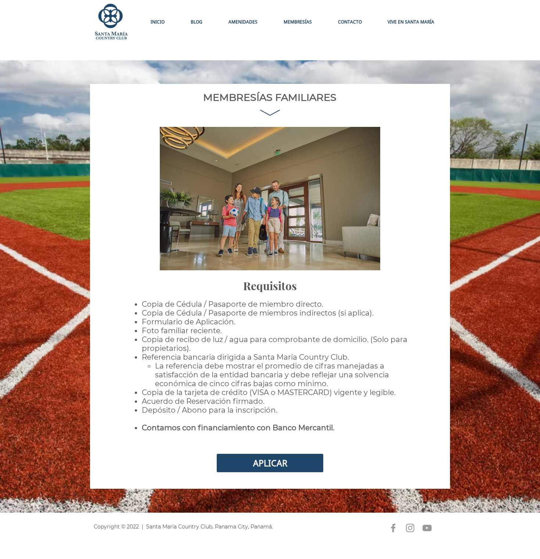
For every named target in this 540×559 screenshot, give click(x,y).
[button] (297, 22)
